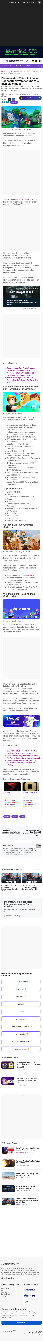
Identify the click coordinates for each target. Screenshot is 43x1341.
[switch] (40, 61)
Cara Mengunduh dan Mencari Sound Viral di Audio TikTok (27, 1149)
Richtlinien (38, 1331)
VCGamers (11, 1331)
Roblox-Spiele (24, 199)
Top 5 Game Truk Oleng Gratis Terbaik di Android (27, 1174)
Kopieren (14, 102)
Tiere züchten (18, 141)
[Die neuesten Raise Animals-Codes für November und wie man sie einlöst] (13, 99)
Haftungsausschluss (35, 1332)
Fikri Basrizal (9, 94)
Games (36, 94)
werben (3, 1296)
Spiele (10, 72)
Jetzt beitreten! (21, 1323)
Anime (17, 1165)
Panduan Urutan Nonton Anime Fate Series (28, 1161)
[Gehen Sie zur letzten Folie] (35, 869)
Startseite (4, 72)
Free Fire (18, 1204)
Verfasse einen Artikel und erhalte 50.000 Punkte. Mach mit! (28, 1080)
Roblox (3, 96)
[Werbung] (21, 24)
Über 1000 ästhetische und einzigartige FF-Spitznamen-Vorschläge (30, 887)
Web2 (22, 816)
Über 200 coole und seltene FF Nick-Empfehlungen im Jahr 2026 (9, 888)
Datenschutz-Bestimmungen (33, 1334)
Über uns (4, 1292)
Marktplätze (5, 1288)
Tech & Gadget (20, 1152)
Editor (3, 1290)
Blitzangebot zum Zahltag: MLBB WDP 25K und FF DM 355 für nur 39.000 (29, 1065)
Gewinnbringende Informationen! (22, 52)
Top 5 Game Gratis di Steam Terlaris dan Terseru (26, 1187)
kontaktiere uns (6, 1294)
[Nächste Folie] (38, 869)
